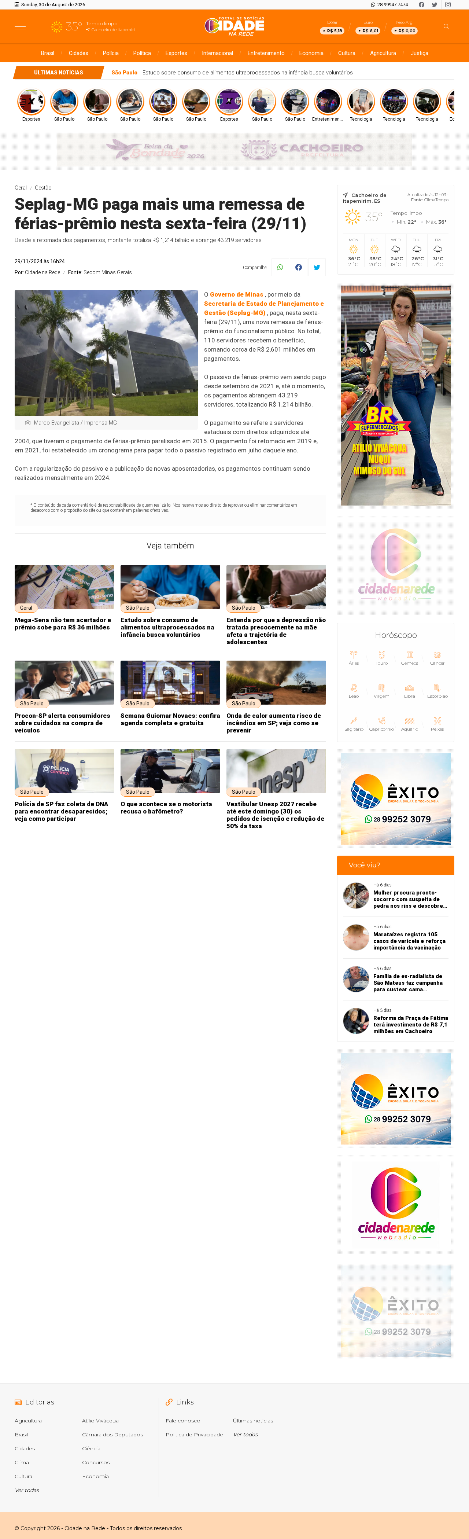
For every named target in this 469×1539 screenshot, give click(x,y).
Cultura (346, 53)
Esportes (176, 53)
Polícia (111, 53)
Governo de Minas (236, 294)
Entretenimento (266, 53)
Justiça (419, 53)
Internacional (217, 53)
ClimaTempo (436, 199)
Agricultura (383, 53)
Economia (311, 53)
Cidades (78, 53)
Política (142, 53)
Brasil (47, 53)
